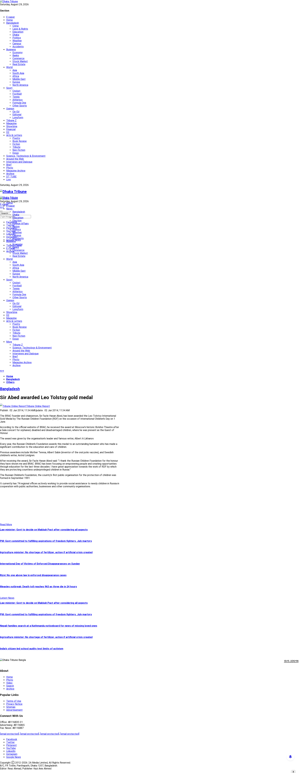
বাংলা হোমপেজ (291, 661)
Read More (6, 524)
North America (20, 85)
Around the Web (15, 158)
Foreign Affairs (20, 223)
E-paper (10, 17)
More (9, 341)
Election (16, 220)
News (9, 208)
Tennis (16, 96)
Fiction (16, 144)
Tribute (16, 147)
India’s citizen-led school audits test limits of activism (31, 648)
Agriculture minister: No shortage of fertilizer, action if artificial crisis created (46, 552)
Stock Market (20, 61)
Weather (17, 40)
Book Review (19, 141)
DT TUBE (11, 176)
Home (9, 20)
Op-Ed (15, 111)
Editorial (16, 114)
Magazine (11, 123)
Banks (15, 55)
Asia (14, 70)
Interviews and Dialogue (19, 161)
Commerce (18, 58)
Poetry (16, 138)
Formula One (19, 102)
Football (17, 93)
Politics (16, 37)
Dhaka (15, 34)
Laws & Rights (20, 28)
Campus (16, 43)
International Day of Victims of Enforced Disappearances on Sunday (40, 563)
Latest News (7, 597)
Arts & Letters (14, 135)
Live (8, 179)
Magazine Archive (15, 170)
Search (10, 685)
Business (11, 49)
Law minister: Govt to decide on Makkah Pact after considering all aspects (44, 529)
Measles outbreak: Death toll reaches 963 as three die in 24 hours (38, 586)
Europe (16, 82)
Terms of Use (13, 701)
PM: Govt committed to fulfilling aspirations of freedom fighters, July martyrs (46, 541)
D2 (7, 132)
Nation (16, 226)
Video (9, 682)
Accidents (18, 46)
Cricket (16, 90)
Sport (9, 87)
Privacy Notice (14, 704)
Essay (15, 152)
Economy (17, 52)
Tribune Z (11, 120)
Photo (9, 167)
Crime (15, 25)
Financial (11, 129)
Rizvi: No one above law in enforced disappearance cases (33, 575)
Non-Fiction (18, 150)
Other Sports (19, 105)
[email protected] (9, 733)
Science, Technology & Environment (25, 155)
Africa (15, 76)
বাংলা (2, 207)
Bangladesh (12, 22)
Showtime (11, 126)
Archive (10, 173)
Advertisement (14, 709)
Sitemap (10, 706)
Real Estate (18, 64)
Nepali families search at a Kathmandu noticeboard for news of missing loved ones (48, 625)
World (9, 67)
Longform (17, 117)
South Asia (18, 73)
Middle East (19, 79)
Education (17, 31)
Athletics (17, 99)
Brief (9, 164)
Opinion (10, 108)
